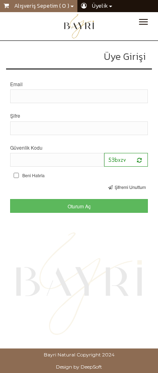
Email (16, 84)
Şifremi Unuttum (130, 187)
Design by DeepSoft (79, 367)
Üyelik (100, 6)
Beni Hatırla (33, 175)
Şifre (15, 115)
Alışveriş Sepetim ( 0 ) (41, 6)
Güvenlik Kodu (26, 147)
